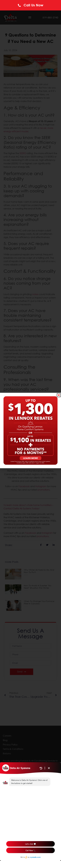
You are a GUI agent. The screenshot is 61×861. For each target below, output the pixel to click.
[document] (30, 430)
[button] (58, 395)
